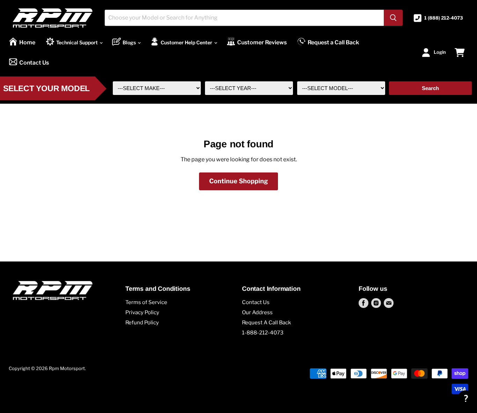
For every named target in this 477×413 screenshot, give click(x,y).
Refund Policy (142, 322)
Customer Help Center (187, 42)
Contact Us (34, 62)
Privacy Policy (142, 312)
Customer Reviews (262, 42)
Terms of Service (146, 302)
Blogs (130, 42)
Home (27, 42)
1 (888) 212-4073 (443, 18)
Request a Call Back (333, 42)
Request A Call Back (266, 322)
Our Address (257, 312)
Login (440, 52)
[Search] (393, 18)
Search (430, 88)
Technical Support (77, 42)
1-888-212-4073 (263, 333)
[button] (466, 398)
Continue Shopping (238, 181)
